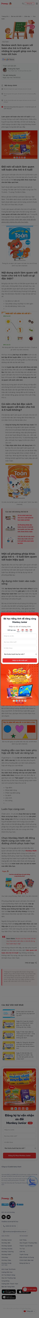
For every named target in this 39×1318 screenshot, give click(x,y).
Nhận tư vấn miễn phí (19, 660)
